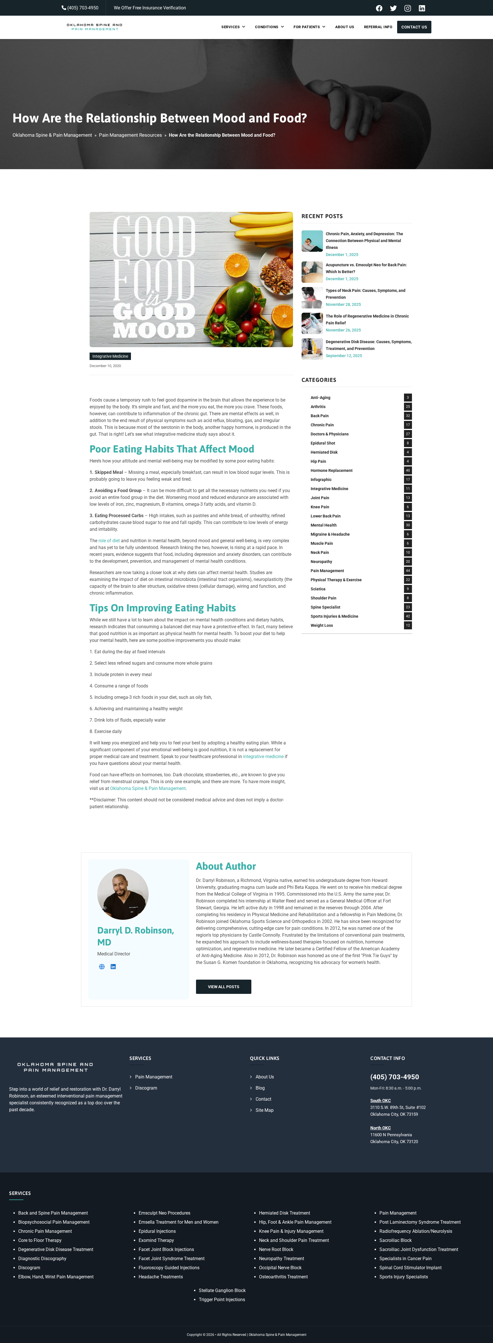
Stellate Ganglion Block (222, 1290)
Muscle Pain (322, 543)
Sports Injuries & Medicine (334, 616)
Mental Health (324, 525)
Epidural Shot (323, 443)
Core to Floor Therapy (40, 1240)
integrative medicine (263, 756)
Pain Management (327, 570)
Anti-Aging (320, 397)
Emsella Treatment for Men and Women (179, 1222)
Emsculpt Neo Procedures (164, 1213)
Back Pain (320, 415)
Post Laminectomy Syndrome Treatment (420, 1222)
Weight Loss (322, 625)
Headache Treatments (161, 1276)
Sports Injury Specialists (403, 1276)
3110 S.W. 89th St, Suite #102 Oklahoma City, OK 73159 (398, 1107)
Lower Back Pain (326, 516)
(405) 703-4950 (82, 8)
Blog (260, 1088)
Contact (263, 1099)
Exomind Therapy (156, 1240)
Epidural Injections (157, 1231)
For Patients (307, 27)
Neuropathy (321, 561)
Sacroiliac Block (395, 1240)
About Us (344, 27)
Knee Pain (320, 507)
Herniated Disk (324, 452)
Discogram (146, 1088)
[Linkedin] (113, 966)
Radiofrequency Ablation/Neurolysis (415, 1231)
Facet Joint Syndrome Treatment (172, 1258)
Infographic (321, 479)
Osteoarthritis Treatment (283, 1276)
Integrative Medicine (110, 356)
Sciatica (318, 589)
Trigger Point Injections (222, 1299)
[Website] (101, 966)
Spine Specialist (325, 607)
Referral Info (378, 27)
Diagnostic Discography (42, 1258)
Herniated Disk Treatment (284, 1213)
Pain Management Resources (130, 135)
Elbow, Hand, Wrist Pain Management (56, 1276)
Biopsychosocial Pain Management (54, 1222)
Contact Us (414, 27)
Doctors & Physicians (330, 434)
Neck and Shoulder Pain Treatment (294, 1240)
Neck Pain (320, 552)
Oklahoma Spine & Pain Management (52, 135)
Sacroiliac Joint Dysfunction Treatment (418, 1249)
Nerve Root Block (276, 1249)
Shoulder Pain (323, 598)
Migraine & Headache (330, 534)
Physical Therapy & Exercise (336, 580)
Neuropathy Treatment (281, 1258)
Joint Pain (320, 498)
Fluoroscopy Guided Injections (169, 1267)
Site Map (265, 1110)
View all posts (223, 986)
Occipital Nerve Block (280, 1267)
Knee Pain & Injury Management (291, 1231)
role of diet (109, 540)
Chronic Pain (322, 425)
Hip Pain (318, 461)
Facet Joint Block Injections (166, 1249)
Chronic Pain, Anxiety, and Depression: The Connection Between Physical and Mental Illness (364, 241)
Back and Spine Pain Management (53, 1213)
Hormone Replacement (332, 470)
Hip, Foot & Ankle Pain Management (295, 1222)
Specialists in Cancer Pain (405, 1258)
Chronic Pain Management (45, 1231)
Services (230, 27)
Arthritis (318, 406)
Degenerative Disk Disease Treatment (55, 1249)
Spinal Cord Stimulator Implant (410, 1267)
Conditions (266, 27)
